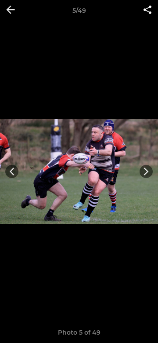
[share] (147, 10)
